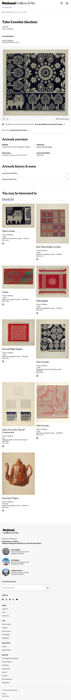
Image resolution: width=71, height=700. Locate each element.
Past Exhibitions (7, 679)
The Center (5, 665)
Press (3, 612)
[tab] (8, 199)
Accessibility (6, 634)
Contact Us (5, 616)
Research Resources (9, 179)
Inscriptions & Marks (9, 173)
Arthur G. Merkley (7, 40)
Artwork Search (7, 662)
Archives (4, 676)
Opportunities (6, 650)
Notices (4, 693)
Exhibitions (5, 638)
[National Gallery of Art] (35, 531)
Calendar (4, 628)
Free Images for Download (10, 658)
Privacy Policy (5, 696)
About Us (5, 609)
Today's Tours (6, 631)
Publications (6, 682)
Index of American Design (44, 147)
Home (4, 12)
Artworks (9, 12)
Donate (4, 646)
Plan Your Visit (6, 624)
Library (4, 672)
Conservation (6, 669)
